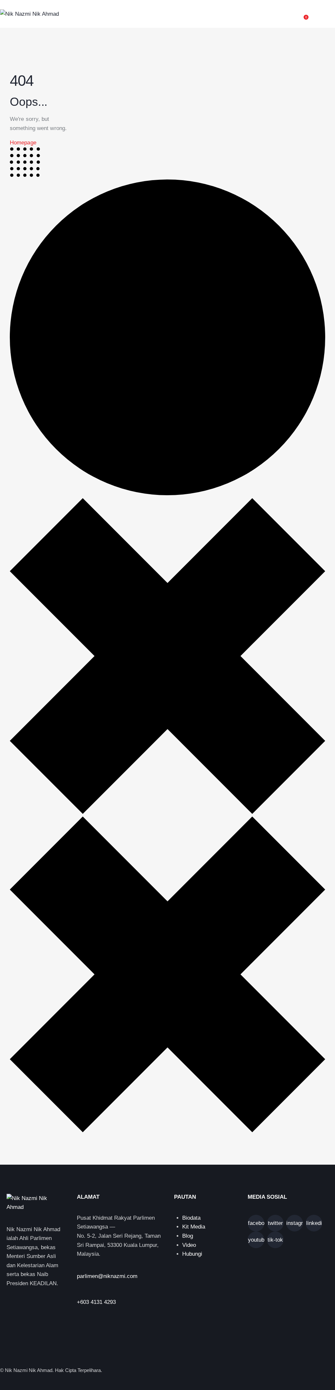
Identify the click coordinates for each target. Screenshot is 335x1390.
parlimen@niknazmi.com (107, 1276)
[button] (333, 14)
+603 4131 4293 (96, 1302)
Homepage (23, 143)
